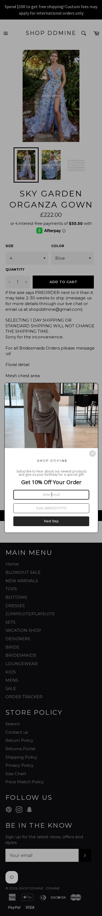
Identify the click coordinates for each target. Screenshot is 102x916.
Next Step (51, 521)
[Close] (92, 453)
